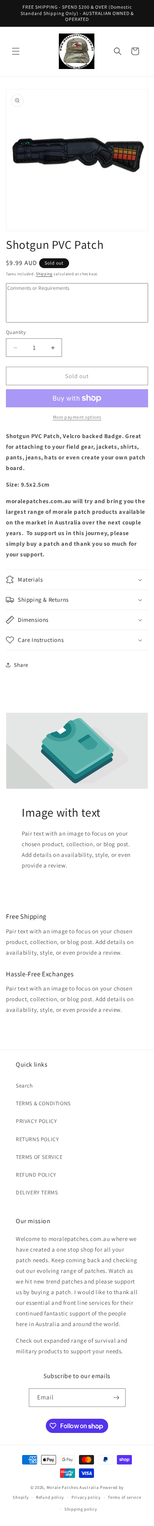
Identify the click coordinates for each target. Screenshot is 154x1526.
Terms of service (124, 1497)
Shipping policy (80, 1509)
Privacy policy (86, 1497)
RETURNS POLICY (37, 1139)
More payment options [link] (77, 417)
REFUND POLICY (36, 1174)
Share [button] (21, 664)
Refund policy (50, 1497)
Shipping (44, 273)
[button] (15, 51)
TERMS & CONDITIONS (43, 1103)
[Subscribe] (116, 1397)
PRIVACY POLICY (36, 1121)
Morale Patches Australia (73, 1487)
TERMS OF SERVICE (39, 1156)
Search (24, 1085)
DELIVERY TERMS (37, 1192)
